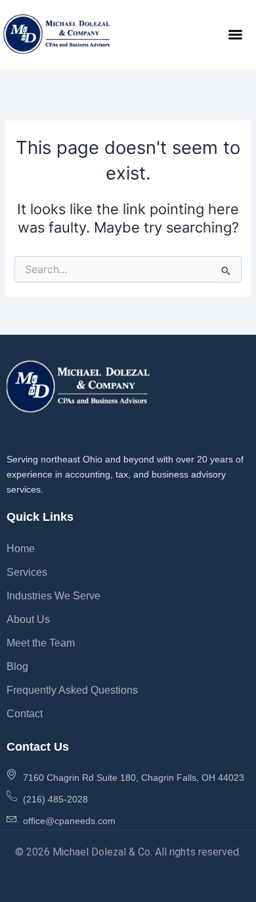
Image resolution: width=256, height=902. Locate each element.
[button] (235, 34)
